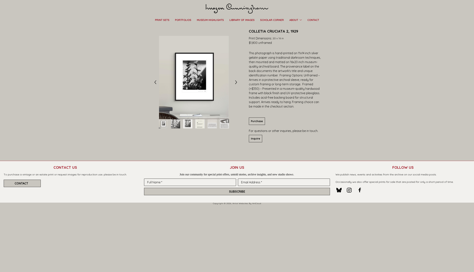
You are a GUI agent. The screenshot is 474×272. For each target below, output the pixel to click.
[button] (295, 20)
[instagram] (349, 190)
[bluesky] (338, 190)
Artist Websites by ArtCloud (247, 203)
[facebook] (359, 190)
